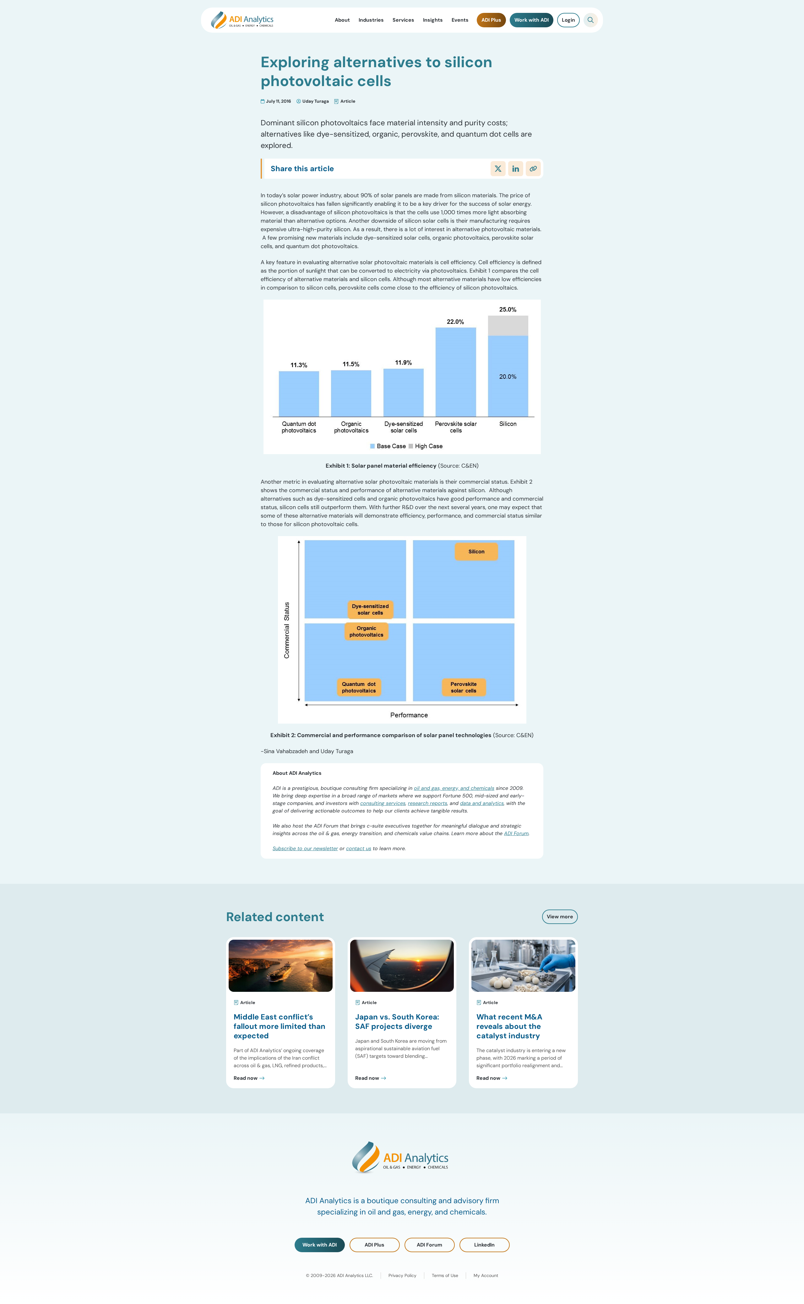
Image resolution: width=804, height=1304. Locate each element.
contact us (358, 848)
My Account (486, 1275)
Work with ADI (319, 1245)
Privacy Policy (402, 1275)
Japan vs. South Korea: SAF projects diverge (397, 1021)
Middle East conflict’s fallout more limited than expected (279, 1026)
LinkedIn (484, 1245)
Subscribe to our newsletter (305, 848)
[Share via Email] (533, 168)
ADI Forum (516, 833)
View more (560, 916)
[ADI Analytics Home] (242, 20)
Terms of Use (445, 1275)
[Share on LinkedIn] (515, 168)
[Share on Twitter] (498, 168)
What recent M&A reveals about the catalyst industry (509, 1026)
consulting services (382, 803)
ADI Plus (374, 1245)
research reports (427, 803)
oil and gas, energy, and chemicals (454, 788)
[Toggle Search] (591, 20)
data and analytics (482, 803)
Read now (246, 1078)
